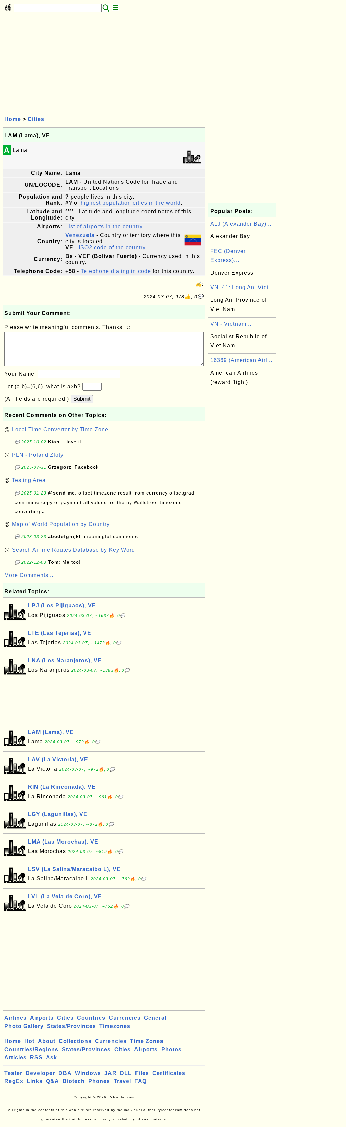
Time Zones (147, 1041)
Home (12, 119)
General (155, 1018)
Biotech (74, 1081)
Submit (81, 399)
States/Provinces (71, 1026)
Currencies (125, 1018)
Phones (99, 1081)
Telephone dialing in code (116, 271)
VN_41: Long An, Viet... (242, 287)
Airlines (15, 1018)
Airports (42, 1018)
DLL (126, 1073)
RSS (36, 1057)
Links (35, 1081)
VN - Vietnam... (230, 324)
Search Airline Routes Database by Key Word (73, 550)
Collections (75, 1041)
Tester (13, 1073)
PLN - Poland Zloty (38, 455)
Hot (29, 1041)
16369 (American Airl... (241, 360)
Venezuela (80, 235)
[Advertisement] (104, 63)
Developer (40, 1073)
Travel (122, 1081)
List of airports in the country (103, 226)
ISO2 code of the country (112, 247)
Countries (91, 1018)
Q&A (52, 1081)
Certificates (169, 1073)
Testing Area (29, 480)
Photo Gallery (24, 1026)
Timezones (114, 1026)
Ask (51, 1057)
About (46, 1041)
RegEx (13, 1081)
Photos (171, 1049)
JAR (110, 1073)
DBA (65, 1073)
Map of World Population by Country (61, 524)
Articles (15, 1057)
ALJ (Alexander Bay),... (241, 224)
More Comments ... (29, 575)
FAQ (140, 1081)
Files (142, 1073)
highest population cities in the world (131, 203)
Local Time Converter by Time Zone (60, 429)
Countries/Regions (31, 1049)
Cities (36, 119)
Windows (88, 1073)
